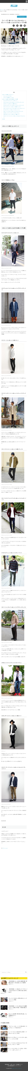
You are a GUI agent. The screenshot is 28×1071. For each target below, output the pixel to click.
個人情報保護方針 (11, 1065)
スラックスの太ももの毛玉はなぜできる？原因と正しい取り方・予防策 (17, 1043)
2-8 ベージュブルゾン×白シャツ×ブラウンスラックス (13, 111)
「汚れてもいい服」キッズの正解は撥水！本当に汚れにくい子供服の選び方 (17, 1027)
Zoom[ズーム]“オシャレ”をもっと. (17, 1068)
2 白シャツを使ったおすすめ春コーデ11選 (10, 99)
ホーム (1, 9)
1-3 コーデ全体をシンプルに (9, 97)
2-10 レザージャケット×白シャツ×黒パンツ (11, 114)
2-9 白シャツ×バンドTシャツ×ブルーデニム (11, 112)
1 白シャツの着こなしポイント (8, 94)
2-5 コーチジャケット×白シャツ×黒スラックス (12, 106)
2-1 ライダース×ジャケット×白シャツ (10, 100)
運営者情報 (7, 1064)
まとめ (3, 119)
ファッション (21, 16)
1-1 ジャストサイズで (7, 96)
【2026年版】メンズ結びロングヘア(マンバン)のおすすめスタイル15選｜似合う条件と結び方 (18, 990)
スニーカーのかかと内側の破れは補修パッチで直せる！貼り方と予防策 (17, 1032)
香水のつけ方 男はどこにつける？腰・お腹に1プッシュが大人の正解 (17, 1038)
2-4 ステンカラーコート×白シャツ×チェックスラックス (14, 105)
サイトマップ (18, 1065)
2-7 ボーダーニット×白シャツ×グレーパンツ (12, 109)
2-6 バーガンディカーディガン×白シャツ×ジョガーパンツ (14, 108)
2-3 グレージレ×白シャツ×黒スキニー (10, 103)
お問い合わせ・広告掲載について (16, 1064)
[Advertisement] (14, 74)
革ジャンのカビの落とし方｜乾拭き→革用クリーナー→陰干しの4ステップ (17, 1049)
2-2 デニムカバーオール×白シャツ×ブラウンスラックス (14, 102)
